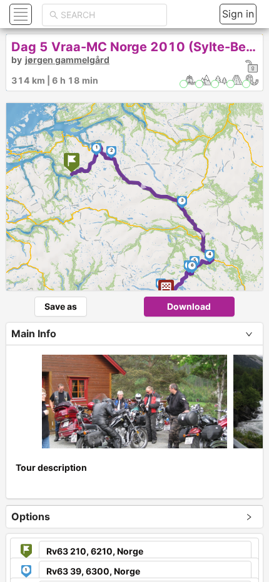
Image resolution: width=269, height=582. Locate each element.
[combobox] (110, 15)
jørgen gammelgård (67, 59)
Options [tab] (30, 516)
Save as (60, 306)
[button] (19, 14)
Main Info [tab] (33, 333)
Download (189, 306)
